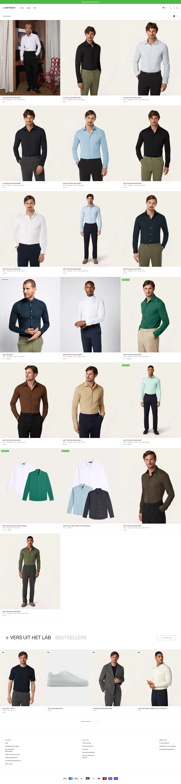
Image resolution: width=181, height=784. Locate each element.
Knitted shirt (8, 354)
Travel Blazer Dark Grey (102, 708)
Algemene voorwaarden (167, 746)
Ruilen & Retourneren (12, 754)
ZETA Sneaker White (55, 708)
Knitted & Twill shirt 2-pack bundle (76, 526)
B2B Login (8, 764)
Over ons (85, 740)
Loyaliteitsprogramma (13, 760)
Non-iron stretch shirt (72, 354)
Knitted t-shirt (9, 708)
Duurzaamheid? (87, 746)
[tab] (28, 637)
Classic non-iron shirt (12, 98)
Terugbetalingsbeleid (166, 749)
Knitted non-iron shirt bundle (15, 526)
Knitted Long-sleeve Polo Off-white (152, 708)
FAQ (6, 743)
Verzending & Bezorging (9, 750)
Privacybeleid (164, 743)
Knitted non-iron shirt (72, 183)
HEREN (22, 8)
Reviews (85, 749)
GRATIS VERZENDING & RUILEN (90, 2)
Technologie (86, 743)
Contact (8, 740)
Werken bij (163, 740)
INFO (34, 8)
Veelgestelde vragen (12, 746)
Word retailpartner (88, 752)
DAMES (28, 8)
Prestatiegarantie (11, 757)
